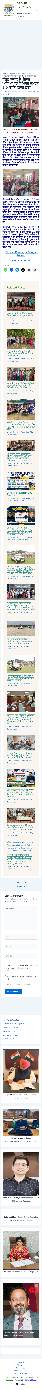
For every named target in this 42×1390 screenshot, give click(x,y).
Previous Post (21, 882)
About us (21, 1362)
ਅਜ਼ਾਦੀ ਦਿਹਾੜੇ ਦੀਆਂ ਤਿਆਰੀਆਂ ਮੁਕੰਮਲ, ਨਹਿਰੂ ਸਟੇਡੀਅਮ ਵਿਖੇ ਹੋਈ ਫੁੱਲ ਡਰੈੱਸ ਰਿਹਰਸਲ (20, 678)
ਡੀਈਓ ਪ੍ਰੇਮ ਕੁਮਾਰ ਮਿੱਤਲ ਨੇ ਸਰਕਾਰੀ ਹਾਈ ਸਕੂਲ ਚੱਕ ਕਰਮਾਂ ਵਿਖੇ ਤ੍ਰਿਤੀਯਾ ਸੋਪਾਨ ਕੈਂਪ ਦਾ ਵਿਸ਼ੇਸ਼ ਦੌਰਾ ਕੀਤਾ (21, 425)
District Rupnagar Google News (21, 254)
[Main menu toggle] (37, 9)
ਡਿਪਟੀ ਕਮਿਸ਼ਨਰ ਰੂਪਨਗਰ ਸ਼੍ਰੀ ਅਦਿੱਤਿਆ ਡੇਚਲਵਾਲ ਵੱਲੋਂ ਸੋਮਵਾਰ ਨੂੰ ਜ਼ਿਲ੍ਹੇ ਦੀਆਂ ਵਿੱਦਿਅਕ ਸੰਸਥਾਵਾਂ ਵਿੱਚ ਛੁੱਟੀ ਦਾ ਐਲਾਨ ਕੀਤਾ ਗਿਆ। (21, 569)
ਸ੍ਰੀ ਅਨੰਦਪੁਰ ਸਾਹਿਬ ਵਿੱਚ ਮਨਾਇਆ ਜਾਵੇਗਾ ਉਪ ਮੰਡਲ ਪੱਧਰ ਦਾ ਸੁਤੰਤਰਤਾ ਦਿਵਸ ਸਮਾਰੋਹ (20, 641)
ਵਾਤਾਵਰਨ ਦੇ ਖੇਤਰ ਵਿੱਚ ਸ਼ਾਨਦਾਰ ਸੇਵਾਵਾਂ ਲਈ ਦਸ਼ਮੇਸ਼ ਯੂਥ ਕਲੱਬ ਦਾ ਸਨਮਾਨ (20, 315)
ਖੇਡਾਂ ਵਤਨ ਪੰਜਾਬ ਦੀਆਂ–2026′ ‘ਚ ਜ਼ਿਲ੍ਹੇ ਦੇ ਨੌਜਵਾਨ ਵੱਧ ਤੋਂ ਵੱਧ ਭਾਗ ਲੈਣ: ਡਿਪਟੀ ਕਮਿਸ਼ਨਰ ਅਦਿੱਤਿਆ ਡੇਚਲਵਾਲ (20, 793)
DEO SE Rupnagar (27, 537)
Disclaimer (21, 1365)
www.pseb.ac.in (9, 1031)
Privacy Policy (21, 1368)
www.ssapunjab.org (10, 1028)
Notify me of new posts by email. (20, 985)
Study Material (21, 260)
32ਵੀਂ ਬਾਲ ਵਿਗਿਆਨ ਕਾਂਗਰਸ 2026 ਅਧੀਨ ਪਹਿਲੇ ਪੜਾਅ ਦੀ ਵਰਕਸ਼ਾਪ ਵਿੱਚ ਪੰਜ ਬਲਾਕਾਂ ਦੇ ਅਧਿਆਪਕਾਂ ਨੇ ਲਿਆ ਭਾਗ (19, 457)
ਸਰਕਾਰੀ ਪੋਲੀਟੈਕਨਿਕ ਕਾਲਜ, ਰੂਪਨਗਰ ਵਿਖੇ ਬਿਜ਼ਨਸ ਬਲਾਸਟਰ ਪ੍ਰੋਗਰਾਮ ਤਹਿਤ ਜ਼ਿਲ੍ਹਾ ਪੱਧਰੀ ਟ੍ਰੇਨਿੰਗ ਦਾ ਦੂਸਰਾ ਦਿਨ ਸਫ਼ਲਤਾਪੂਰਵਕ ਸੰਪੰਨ (19, 859)
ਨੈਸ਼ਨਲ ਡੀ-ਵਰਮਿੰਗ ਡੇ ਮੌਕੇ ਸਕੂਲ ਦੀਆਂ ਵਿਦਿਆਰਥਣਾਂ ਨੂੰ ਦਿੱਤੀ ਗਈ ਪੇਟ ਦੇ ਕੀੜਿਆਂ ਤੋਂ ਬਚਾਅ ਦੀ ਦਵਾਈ (21, 827)
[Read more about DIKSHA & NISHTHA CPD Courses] (21, 481)
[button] (36, 1285)
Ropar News (14, 74)
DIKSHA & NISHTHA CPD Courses (19, 494)
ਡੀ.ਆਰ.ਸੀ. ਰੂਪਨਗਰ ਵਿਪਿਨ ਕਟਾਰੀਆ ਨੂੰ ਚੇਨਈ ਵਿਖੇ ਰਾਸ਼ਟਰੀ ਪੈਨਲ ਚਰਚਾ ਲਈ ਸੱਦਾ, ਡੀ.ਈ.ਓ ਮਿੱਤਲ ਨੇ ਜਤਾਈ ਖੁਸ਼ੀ (20, 530)
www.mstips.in (8, 1039)
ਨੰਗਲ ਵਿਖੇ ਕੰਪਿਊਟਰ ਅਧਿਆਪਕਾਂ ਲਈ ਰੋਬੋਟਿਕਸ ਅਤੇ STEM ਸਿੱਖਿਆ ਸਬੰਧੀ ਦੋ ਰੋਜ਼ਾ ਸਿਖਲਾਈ (20, 755)
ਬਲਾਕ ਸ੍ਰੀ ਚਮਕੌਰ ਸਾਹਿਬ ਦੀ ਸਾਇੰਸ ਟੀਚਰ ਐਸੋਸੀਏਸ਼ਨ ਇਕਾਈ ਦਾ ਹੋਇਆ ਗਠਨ (20, 353)
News (23, 321)
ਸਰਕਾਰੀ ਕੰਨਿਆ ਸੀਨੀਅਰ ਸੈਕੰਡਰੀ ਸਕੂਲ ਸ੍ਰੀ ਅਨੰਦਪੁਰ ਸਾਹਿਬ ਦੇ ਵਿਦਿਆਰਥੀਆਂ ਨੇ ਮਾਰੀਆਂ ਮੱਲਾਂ (20, 385)
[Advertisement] (21, 41)
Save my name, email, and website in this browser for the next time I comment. (21, 968)
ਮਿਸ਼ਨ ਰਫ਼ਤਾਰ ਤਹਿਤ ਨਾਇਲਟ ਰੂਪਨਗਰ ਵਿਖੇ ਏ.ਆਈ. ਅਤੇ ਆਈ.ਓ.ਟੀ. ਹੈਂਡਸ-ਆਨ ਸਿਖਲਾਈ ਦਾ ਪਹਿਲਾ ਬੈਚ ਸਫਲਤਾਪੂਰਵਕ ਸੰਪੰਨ (21, 606)
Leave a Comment (10, 92)
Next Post (21, 887)
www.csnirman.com (10, 1035)
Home (5, 74)
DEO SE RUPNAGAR (24, 7)
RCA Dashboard (21, 1373)
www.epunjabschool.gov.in (13, 1024)
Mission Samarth (21, 1371)
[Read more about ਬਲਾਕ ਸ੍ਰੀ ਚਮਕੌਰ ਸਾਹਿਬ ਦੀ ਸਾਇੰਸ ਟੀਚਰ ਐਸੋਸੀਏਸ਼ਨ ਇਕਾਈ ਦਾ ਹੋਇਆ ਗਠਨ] (21, 339)
